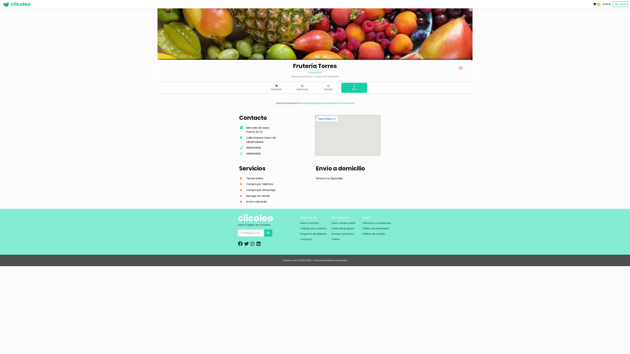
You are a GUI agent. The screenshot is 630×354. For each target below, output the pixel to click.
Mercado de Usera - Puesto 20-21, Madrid (314, 76)
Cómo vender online (343, 223)
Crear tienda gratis (342, 228)
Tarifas (335, 239)
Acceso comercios (342, 234)
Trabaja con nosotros (313, 228)
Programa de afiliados (313, 234)
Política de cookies (374, 234)
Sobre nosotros (309, 223)
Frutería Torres (315, 66)
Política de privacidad (375, 228)
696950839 (253, 148)
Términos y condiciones (377, 223)
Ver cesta (620, 4)
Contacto (306, 239)
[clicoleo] (2, 4)
